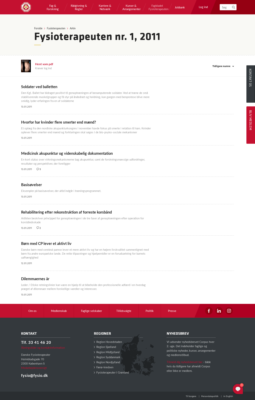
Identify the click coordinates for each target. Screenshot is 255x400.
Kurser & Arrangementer (131, 7)
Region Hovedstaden (109, 342)
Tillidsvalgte (123, 311)
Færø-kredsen (104, 367)
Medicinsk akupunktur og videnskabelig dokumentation (67, 153)
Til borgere (191, 396)
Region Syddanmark (108, 357)
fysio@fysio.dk (34, 375)
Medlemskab (59, 311)
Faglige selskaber (91, 311)
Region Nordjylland (108, 362)
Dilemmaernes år (35, 278)
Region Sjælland (106, 347)
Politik (150, 311)
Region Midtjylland (107, 352)
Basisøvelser (31, 184)
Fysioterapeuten (56, 28)
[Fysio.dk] (26, 7)
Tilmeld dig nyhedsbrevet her (184, 362)
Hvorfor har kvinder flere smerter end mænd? (58, 122)
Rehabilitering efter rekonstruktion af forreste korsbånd (66, 212)
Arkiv (73, 28)
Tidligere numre (221, 66)
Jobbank (180, 7)
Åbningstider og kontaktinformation (43, 347)
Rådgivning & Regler (79, 7)
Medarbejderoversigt (34, 368)
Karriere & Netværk (105, 7)
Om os (32, 311)
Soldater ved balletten (39, 86)
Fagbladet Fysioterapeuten (157, 7)
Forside (38, 28)
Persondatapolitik (209, 396)
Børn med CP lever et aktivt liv (46, 243)
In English (228, 396)
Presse (172, 311)
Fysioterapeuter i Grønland (112, 372)
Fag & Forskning (53, 7)
